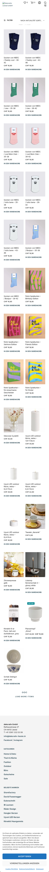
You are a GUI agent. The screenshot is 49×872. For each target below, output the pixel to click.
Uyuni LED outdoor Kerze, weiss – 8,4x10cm (33, 486)
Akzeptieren (24, 856)
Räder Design (10, 809)
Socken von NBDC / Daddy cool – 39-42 (11, 60)
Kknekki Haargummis (13, 821)
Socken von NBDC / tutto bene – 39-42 (33, 202)
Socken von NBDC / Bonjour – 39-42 (11, 297)
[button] (25, 2)
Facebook (8, 740)
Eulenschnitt (9, 801)
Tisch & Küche (10, 758)
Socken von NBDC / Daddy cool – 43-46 (33, 60)
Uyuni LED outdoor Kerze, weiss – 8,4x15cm (11, 486)
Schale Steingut (10, 677)
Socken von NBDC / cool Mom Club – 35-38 (11, 154)
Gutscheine (9, 774)
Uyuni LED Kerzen (12, 817)
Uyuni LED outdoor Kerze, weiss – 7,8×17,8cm (33, 438)
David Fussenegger (12, 796)
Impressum (40, 869)
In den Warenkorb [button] (12, 69)
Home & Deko (10, 754)
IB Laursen (8, 805)
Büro (6, 770)
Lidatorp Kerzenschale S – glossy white (32, 582)
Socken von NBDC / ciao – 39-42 (33, 107)
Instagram (18, 740)
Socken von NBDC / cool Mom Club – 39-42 (33, 154)
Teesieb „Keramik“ (32, 532)
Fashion (7, 762)
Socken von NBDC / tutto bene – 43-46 (11, 250)
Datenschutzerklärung (27, 869)
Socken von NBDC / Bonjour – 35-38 (33, 249)
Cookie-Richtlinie (12, 869)
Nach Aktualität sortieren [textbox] (33, 20)
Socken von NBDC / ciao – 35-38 (11, 107)
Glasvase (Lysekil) (11, 436)
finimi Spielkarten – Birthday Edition (33, 297)
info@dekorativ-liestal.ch (15, 736)
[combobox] (33, 20)
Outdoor (7, 766)
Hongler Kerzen (11, 813)
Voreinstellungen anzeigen (24, 863)
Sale (6, 778)
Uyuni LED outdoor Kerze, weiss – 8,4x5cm (11, 534)
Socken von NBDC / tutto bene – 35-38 (11, 202)
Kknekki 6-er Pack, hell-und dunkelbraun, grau (11, 631)
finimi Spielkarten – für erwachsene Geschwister (11, 390)
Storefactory (10, 792)
